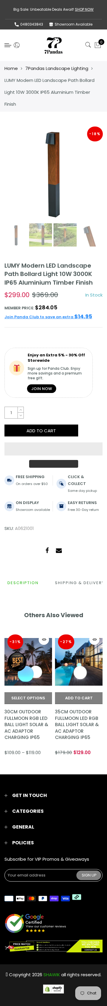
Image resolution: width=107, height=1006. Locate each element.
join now (41, 389)
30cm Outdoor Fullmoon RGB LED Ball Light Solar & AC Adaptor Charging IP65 (26, 724)
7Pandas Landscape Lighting (56, 68)
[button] (53, 449)
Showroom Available (73, 24)
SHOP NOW (84, 9)
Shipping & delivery (80, 583)
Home (11, 68)
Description (23, 583)
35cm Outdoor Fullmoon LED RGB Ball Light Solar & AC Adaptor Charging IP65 (77, 724)
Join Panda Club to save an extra (48, 317)
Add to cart (79, 698)
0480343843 (31, 24)
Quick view (44, 639)
